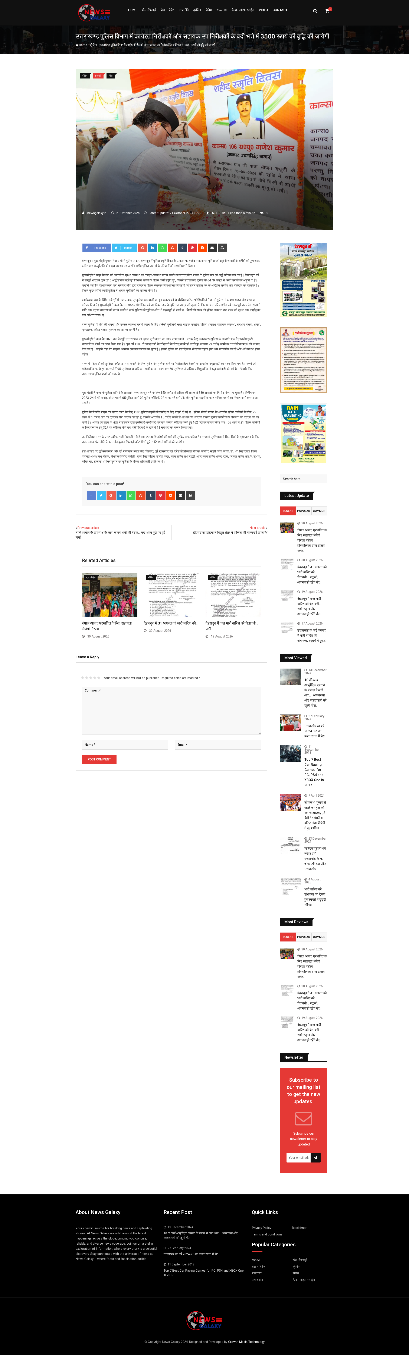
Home (132, 10)
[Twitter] (101, 495)
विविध (209, 10)
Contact (280, 10)
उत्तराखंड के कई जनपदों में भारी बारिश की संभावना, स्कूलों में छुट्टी (311, 635)
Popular (303, 510)
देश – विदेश (167, 10)
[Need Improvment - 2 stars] (87, 678)
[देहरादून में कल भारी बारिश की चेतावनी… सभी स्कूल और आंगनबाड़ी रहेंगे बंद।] (287, 596)
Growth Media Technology (246, 1342)
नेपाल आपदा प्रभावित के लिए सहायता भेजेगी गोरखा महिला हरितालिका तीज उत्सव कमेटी (312, 540)
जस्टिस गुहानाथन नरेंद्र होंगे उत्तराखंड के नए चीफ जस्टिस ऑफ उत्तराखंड (315, 858)
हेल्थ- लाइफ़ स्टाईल (243, 10)
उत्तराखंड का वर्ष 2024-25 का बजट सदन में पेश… (315, 731)
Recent (288, 510)
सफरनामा (221, 10)
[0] (327, 10)
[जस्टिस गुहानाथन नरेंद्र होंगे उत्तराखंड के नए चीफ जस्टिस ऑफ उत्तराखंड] (290, 845)
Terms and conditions (267, 1234)
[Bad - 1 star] (83, 678)
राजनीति (184, 10)
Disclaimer (299, 1228)
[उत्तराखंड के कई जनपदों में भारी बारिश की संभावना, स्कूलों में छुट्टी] (287, 627)
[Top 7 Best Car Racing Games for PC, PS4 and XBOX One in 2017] (290, 753)
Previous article (88, 528)
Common (319, 510)
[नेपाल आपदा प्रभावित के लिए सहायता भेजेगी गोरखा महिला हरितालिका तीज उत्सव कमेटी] (287, 527)
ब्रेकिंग (197, 10)
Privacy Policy (261, 1228)
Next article (257, 528)
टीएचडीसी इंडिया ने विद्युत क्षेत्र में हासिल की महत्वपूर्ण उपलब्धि (230, 533)
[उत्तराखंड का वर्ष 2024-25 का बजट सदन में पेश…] (290, 723)
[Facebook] (91, 495)
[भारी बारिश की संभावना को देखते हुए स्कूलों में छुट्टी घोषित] (290, 886)
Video (263, 10)
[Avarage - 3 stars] (91, 678)
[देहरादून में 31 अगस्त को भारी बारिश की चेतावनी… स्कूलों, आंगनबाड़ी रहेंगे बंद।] (287, 564)
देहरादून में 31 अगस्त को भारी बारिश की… (171, 623)
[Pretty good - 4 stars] (95, 678)
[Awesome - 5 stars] (99, 678)
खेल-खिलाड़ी (149, 10)
